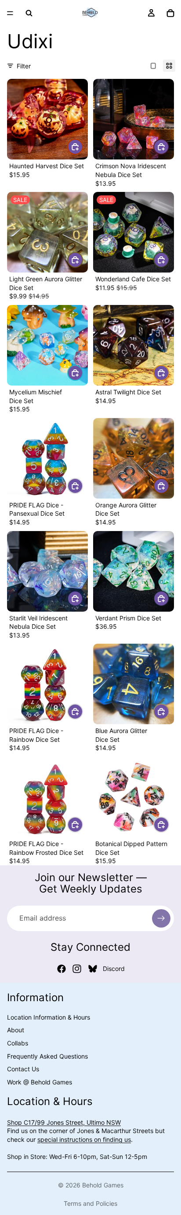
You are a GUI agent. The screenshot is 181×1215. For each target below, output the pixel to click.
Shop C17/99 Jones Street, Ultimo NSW (64, 1122)
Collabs (17, 1043)
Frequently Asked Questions (47, 1056)
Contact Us (23, 1069)
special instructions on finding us (84, 1139)
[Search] (29, 13)
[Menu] (10, 13)
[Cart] (170, 13)
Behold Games (102, 1185)
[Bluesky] (92, 968)
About (15, 1030)
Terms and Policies (90, 1203)
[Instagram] (77, 968)
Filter (24, 66)
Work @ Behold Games (39, 1082)
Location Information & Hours (48, 1017)
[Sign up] (161, 918)
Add (82, 146)
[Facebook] (61, 968)
